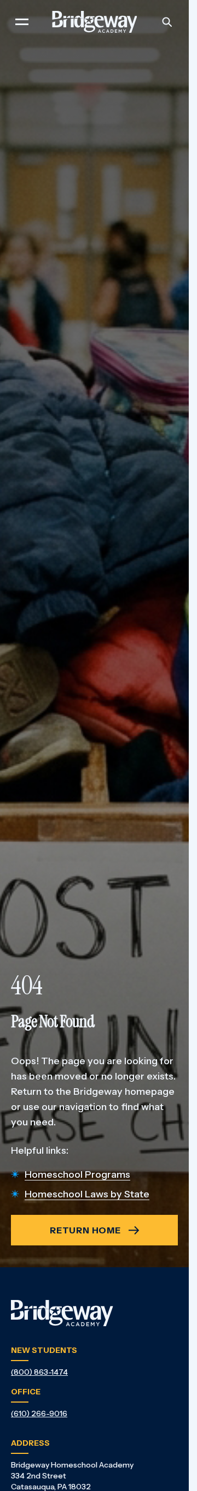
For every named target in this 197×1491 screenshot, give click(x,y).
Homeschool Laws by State (87, 1194)
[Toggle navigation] (22, 22)
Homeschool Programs (77, 1174)
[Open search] (167, 22)
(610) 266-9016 (39, 1413)
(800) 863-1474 (39, 1372)
